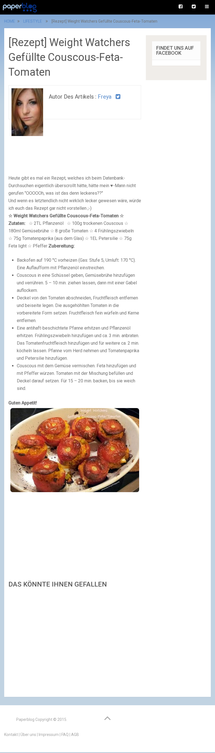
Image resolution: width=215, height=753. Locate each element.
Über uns (28, 734)
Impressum (49, 734)
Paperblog (25, 719)
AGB (75, 734)
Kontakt (11, 734)
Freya (104, 96)
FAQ (65, 734)
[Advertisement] (74, 641)
